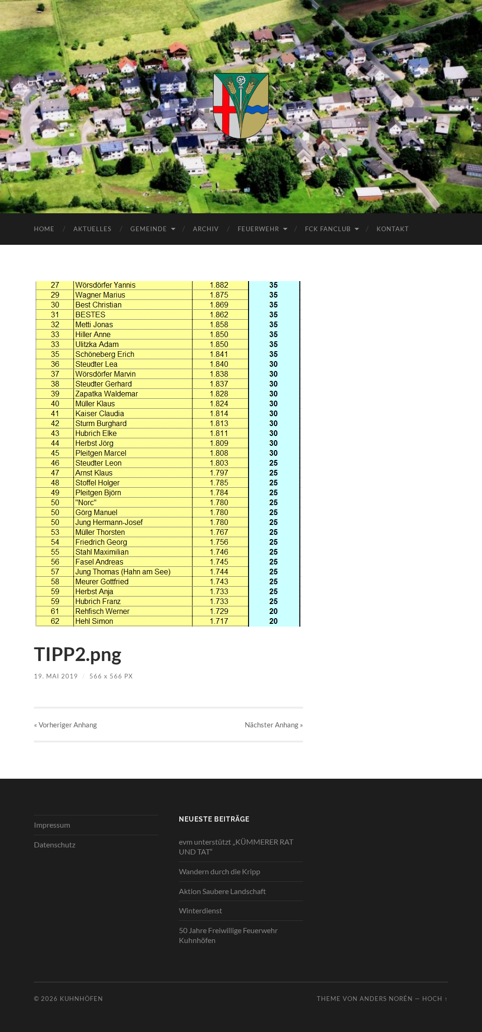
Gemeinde (148, 229)
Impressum (52, 824)
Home (44, 229)
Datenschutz (54, 844)
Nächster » (274, 724)
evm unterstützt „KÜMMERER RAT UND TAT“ (236, 846)
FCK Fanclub (328, 229)
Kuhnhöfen (81, 998)
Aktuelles (92, 229)
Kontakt (393, 229)
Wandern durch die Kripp (219, 871)
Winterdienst (200, 910)
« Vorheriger (65, 724)
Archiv (206, 229)
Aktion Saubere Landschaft (222, 891)
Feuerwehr (258, 229)
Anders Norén (386, 998)
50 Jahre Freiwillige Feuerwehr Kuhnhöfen (228, 935)
